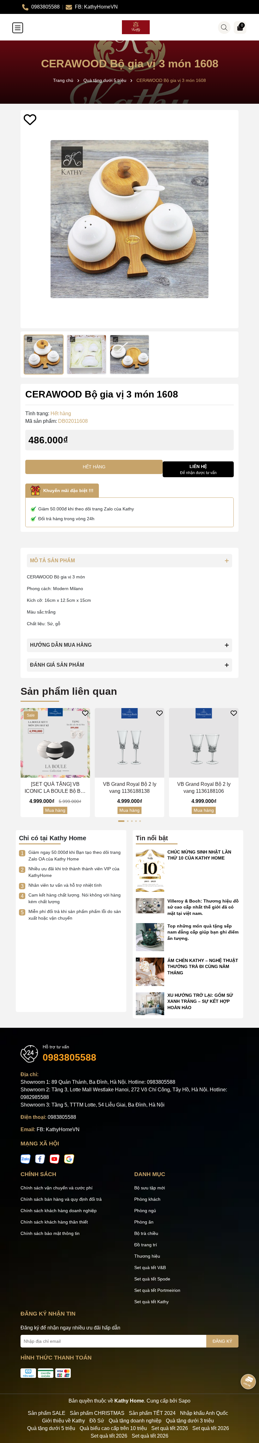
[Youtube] (55, 1158)
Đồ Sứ (96, 1420)
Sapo (184, 1400)
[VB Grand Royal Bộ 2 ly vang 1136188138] (129, 743)
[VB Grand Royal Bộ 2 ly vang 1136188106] (203, 743)
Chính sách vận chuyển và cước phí (57, 1187)
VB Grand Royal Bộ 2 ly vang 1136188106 (204, 787)
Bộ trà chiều (146, 1233)
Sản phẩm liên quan (69, 691)
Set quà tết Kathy (151, 1301)
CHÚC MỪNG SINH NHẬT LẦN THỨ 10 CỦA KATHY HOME (199, 855)
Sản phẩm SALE (46, 1413)
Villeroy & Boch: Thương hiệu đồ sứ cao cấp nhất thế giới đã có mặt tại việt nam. (203, 907)
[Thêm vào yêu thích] (30, 119)
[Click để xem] (129, 219)
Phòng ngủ (145, 1210)
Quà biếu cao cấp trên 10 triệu (113, 1428)
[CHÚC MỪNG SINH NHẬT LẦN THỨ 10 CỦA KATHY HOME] (150, 870)
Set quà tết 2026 (169, 1428)
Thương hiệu (147, 1256)
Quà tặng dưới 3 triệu (190, 1420)
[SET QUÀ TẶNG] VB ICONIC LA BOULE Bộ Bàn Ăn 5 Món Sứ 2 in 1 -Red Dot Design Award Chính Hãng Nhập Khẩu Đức (55, 788)
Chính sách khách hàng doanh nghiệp (59, 1210)
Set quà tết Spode (152, 1278)
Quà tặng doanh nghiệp (135, 1420)
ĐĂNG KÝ (222, 1341)
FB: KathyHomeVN (58, 1129)
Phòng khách (147, 1199)
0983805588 (69, 1057)
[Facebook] (40, 1158)
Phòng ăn (144, 1221)
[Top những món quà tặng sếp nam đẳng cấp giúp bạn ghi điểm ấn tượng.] (150, 936)
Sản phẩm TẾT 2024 (152, 1413)
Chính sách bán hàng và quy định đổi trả (61, 1199)
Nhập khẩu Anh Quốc (204, 1413)
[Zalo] (26, 1158)
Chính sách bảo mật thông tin (50, 1233)
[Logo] (136, 27)
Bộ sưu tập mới (149, 1187)
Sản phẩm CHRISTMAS (97, 1413)
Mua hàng (55, 810)
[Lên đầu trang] (246, 1405)
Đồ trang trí (145, 1244)
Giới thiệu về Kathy (63, 1420)
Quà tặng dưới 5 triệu (51, 1428)
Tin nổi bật (152, 838)
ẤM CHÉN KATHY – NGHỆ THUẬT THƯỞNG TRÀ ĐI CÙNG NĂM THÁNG (202, 966)
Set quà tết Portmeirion (157, 1290)
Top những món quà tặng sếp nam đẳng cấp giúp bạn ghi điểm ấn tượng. (202, 932)
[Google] (69, 1158)
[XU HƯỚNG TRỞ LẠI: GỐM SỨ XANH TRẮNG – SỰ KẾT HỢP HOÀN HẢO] (150, 1003)
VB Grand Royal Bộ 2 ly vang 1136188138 (129, 787)
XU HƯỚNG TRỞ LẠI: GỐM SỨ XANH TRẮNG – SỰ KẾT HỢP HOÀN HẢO (200, 1001)
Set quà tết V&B (150, 1267)
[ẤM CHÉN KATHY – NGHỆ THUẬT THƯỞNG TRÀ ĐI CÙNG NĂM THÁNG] (150, 971)
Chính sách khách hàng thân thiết (54, 1221)
